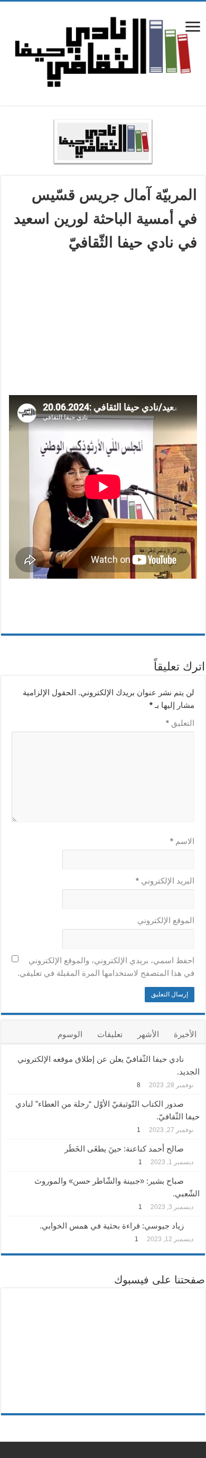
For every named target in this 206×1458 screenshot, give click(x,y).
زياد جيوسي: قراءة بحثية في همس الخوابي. (112, 1225)
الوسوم (70, 1034)
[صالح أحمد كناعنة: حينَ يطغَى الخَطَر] (194, 1148)
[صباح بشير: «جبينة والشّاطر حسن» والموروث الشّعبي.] (194, 1180)
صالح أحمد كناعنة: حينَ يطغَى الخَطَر (124, 1148)
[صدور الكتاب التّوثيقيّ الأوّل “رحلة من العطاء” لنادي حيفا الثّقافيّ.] (194, 1103)
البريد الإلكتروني (165, 880)
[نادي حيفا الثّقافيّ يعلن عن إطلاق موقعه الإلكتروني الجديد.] (194, 1058)
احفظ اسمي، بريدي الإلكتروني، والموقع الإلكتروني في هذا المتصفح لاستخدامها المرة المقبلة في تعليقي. (105, 966)
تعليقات (110, 1034)
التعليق (180, 722)
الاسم (182, 841)
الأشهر (148, 1034)
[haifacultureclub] (103, 51)
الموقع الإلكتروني (165, 920)
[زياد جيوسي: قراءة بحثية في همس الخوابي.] (194, 1225)
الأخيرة (185, 1034)
